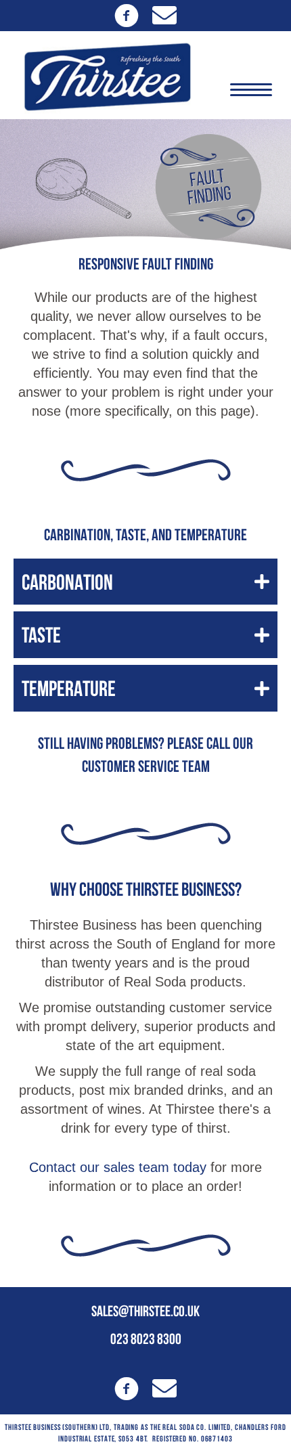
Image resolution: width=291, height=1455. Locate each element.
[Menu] (251, 90)
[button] (126, 15)
